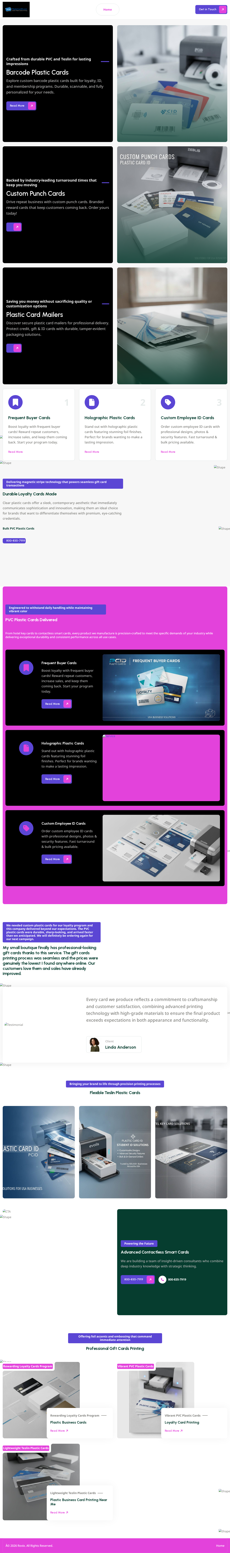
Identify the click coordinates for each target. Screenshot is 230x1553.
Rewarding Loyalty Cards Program (74, 1415)
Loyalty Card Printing (182, 1422)
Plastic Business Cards (68, 1422)
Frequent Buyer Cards (29, 417)
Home (107, 10)
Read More (15, 451)
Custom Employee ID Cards (187, 417)
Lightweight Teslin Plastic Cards (73, 1493)
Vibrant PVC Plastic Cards (183, 1415)
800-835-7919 (15, 540)
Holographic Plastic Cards (110, 417)
